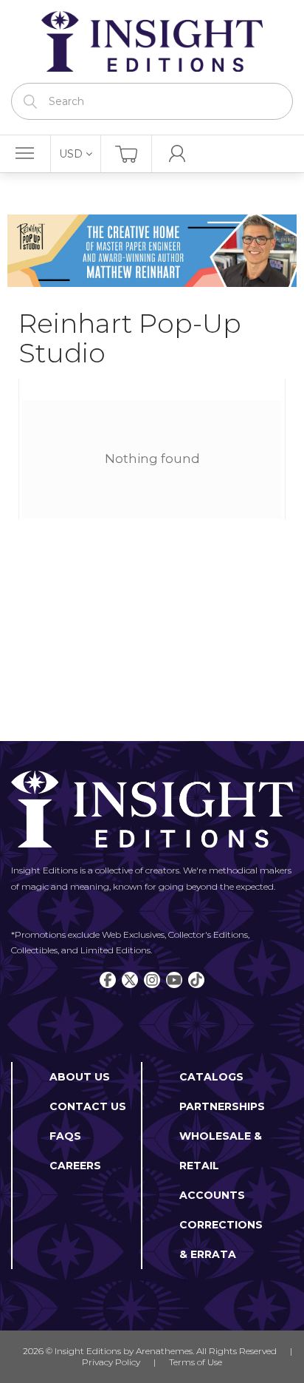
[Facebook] (108, 980)
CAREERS (75, 1165)
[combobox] (152, 101)
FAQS (65, 1136)
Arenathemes (164, 1350)
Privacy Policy (111, 1361)
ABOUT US (79, 1076)
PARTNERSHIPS (222, 1106)
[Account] (177, 153)
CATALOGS (211, 1076)
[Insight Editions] (152, 41)
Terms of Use (195, 1361)
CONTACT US (87, 1106)
